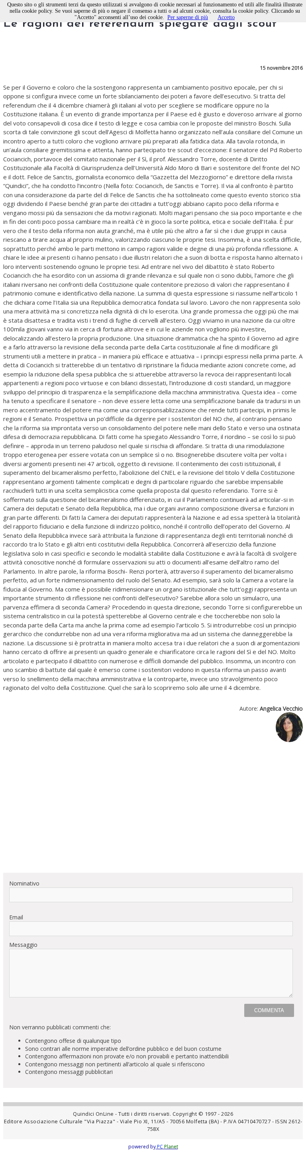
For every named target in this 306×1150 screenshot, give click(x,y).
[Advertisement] (153, 810)
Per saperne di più (187, 17)
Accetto (226, 17)
